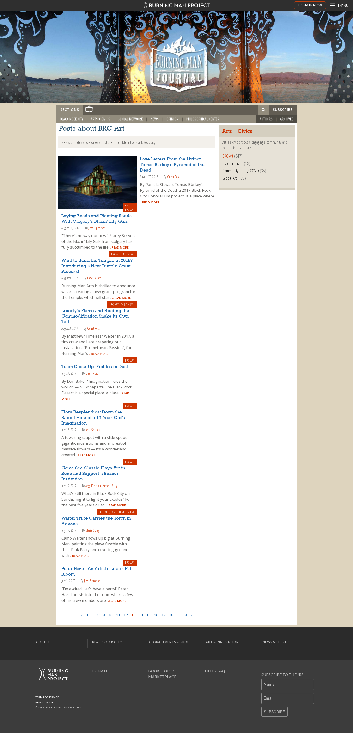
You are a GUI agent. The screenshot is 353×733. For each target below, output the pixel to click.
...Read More (149, 202)
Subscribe (274, 711)
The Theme (128, 304)
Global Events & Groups (171, 642)
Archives (287, 119)
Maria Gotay (92, 530)
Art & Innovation (222, 642)
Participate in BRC (123, 512)
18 (171, 615)
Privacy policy (45, 702)
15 (148, 615)
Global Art (229, 178)
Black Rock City (71, 119)
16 (156, 615)
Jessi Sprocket (97, 228)
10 (110, 615)
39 (185, 615)
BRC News (128, 254)
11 (118, 615)
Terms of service (47, 697)
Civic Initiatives (232, 163)
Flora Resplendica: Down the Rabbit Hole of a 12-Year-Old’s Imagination (93, 418)
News (155, 119)
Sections (69, 109)
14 (141, 615)
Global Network (130, 119)
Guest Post (173, 176)
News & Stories (276, 642)
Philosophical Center (202, 119)
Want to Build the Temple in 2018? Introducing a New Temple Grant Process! (97, 266)
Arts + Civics (100, 119)
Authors (266, 119)
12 (125, 615)
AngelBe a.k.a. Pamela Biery (101, 485)
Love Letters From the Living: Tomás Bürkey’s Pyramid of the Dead (172, 165)
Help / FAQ (215, 670)
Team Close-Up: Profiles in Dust (94, 366)
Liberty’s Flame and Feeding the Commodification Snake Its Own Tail (95, 316)
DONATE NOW (310, 5)
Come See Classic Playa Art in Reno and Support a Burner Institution (93, 474)
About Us (43, 642)
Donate (100, 670)
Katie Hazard (94, 278)
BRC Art (130, 205)
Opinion (172, 119)
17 (163, 615)
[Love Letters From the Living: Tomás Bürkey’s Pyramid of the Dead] (97, 182)
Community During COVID (240, 170)
